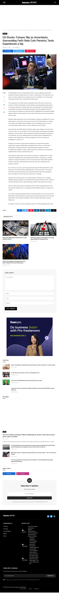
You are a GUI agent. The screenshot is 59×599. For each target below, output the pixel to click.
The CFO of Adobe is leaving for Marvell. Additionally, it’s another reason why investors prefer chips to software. (29, 435)
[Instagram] (54, 516)
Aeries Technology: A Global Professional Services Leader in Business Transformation (33, 365)
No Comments (16, 47)
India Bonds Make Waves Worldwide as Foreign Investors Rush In (15, 238)
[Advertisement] (29, 17)
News (4, 431)
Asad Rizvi (23, 587)
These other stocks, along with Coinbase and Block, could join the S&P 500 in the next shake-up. (32, 389)
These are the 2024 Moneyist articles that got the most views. (26, 380)
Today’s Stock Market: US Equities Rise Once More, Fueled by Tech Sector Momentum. (14, 262)
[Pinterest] (4, 108)
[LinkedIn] (4, 104)
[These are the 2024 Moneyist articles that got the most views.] (6, 382)
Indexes (5, 33)
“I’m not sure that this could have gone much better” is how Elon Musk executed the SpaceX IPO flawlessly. (32, 460)
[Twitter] (4, 100)
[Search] (55, 2)
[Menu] (4, 2)
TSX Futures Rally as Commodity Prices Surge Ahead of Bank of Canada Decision (42, 238)
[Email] (4, 112)
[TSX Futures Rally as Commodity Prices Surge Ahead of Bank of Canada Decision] (43, 228)
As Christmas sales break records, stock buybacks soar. (25, 372)
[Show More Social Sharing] (37, 51)
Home (4, 30)
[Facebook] (4, 97)
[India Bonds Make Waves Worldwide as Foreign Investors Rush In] (16, 228)
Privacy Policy (39, 501)
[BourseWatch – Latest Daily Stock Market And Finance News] (29, 2)
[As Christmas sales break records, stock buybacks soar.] (6, 374)
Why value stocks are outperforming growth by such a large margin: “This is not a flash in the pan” (33, 453)
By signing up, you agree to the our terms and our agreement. (30, 501)
